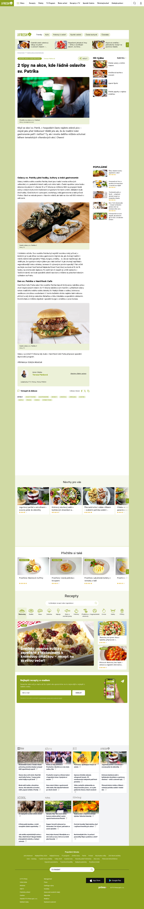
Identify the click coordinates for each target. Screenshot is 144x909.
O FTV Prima (23, 879)
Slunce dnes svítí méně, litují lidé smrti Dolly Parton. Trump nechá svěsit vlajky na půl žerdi (30, 777)
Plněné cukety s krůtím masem (116, 64)
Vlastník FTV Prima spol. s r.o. (28, 898)
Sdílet (84, 59)
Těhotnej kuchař (103, 3)
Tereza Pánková (49, 58)
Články (40, 3)
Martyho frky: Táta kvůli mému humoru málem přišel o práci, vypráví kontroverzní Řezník (56, 816)
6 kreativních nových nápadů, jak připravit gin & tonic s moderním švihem (116, 216)
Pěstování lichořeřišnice (109, 859)
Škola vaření (62, 3)
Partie (84, 856)
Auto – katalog (31, 859)
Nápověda (47, 895)
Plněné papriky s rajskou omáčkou (117, 93)
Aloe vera (97, 859)
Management (48, 879)
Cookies (22, 895)
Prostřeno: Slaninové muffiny (31, 578)
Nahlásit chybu (24, 902)
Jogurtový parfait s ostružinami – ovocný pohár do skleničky (33, 508)
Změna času (76, 856)
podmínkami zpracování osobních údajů (51, 698)
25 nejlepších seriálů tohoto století (30, 814)
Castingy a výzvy (49, 885)
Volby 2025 (58, 859)
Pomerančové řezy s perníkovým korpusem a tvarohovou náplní (116, 183)
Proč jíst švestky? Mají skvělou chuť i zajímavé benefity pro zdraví (86, 825)
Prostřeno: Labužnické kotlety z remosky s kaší (97, 579)
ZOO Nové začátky (114, 856)
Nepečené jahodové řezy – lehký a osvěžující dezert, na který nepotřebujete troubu (77, 46)
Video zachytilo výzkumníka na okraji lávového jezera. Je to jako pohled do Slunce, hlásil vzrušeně (85, 787)
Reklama (22, 885)
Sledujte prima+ (117, 3)
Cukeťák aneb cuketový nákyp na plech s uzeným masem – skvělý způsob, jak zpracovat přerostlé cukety (39, 48)
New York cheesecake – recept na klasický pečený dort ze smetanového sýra (116, 206)
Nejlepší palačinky (81, 862)
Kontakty (46, 889)
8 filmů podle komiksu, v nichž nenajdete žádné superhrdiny (29, 825)
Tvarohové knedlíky (66, 862)
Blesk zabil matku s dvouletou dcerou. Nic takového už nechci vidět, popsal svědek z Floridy (29, 787)
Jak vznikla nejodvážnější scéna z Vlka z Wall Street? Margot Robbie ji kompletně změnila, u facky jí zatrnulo (30, 838)
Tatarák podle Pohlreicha (83, 859)
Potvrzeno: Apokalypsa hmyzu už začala (85, 766)
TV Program (50, 3)
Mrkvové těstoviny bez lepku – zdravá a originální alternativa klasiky (111, 664)
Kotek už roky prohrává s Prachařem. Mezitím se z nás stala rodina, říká (57, 767)
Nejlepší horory (54, 856)
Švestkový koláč (94, 862)
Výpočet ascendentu (51, 862)
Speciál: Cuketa (88, 3)
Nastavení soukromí (50, 902)
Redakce (46, 898)
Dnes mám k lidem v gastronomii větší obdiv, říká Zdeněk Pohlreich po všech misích (57, 787)
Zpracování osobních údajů (52, 892)
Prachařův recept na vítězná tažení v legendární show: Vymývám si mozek (58, 777)
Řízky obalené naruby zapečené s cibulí (115, 172)
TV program (65, 856)
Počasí (90, 856)
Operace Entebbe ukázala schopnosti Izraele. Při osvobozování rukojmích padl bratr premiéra (85, 778)
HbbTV (22, 889)
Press (45, 882)
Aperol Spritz (113, 83)
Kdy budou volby (100, 856)
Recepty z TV (75, 3)
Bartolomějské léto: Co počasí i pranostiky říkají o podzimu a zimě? (86, 836)
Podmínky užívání (25, 892)
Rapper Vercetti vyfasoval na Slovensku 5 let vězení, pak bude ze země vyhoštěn (58, 826)
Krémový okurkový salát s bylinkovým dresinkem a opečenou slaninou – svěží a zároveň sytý (63, 508)
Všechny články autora (78, 373)
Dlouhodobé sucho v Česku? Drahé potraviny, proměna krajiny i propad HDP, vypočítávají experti (30, 767)
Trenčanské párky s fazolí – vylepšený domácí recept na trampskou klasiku (115, 195)
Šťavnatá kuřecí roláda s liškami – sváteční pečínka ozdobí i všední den (97, 508)
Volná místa (23, 882)
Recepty (32, 3)
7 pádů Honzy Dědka (45, 859)
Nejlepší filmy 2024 (41, 856)
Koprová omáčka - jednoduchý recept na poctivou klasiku (114, 45)
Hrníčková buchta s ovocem (115, 74)
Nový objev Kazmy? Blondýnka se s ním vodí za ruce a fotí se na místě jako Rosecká (58, 837)
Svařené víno (68, 859)
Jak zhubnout (28, 856)
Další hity (121, 58)
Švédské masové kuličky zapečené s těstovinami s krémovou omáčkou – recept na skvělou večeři (47, 654)
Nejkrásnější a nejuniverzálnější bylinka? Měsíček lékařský (85, 815)
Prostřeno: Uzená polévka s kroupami (63, 579)
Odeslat (78, 693)
